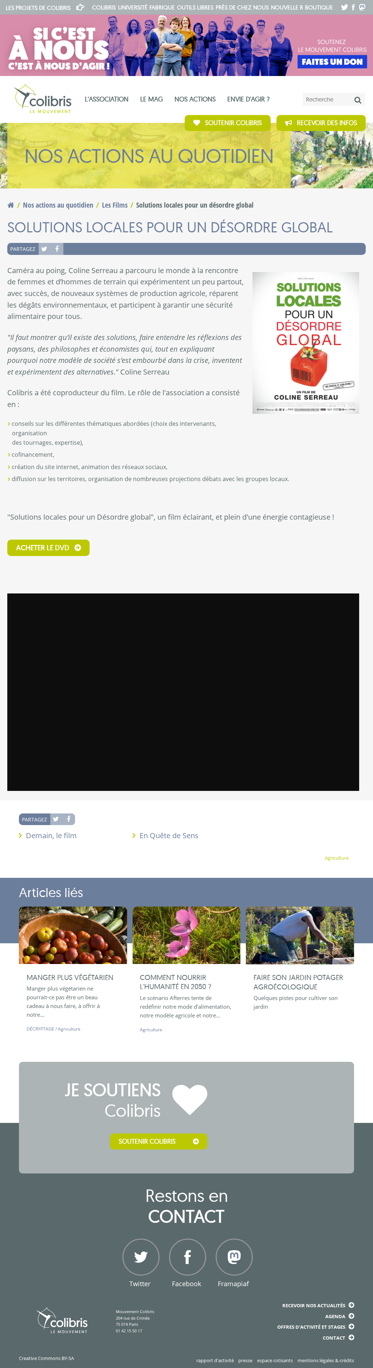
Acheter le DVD (42, 547)
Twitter (45, 249)
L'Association (107, 99)
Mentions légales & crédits (326, 1360)
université (133, 7)
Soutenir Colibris (233, 123)
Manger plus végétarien (70, 977)
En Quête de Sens (169, 835)
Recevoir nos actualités (313, 1305)
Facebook (57, 249)
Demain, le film (51, 835)
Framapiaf (233, 1283)
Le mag (151, 99)
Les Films (114, 205)
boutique (319, 7)
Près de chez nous (242, 7)
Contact (334, 1338)
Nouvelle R (287, 7)
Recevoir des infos (327, 123)
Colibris (38, 7)
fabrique (162, 7)
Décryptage (40, 1029)
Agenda (335, 1316)
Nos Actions (195, 99)
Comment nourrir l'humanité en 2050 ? (175, 982)
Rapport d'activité (215, 1360)
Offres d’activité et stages (311, 1327)
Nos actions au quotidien (58, 205)
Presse (245, 1360)
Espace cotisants (275, 1360)
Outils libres (195, 7)
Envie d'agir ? (248, 99)
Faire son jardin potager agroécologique (298, 982)
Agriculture (337, 858)
